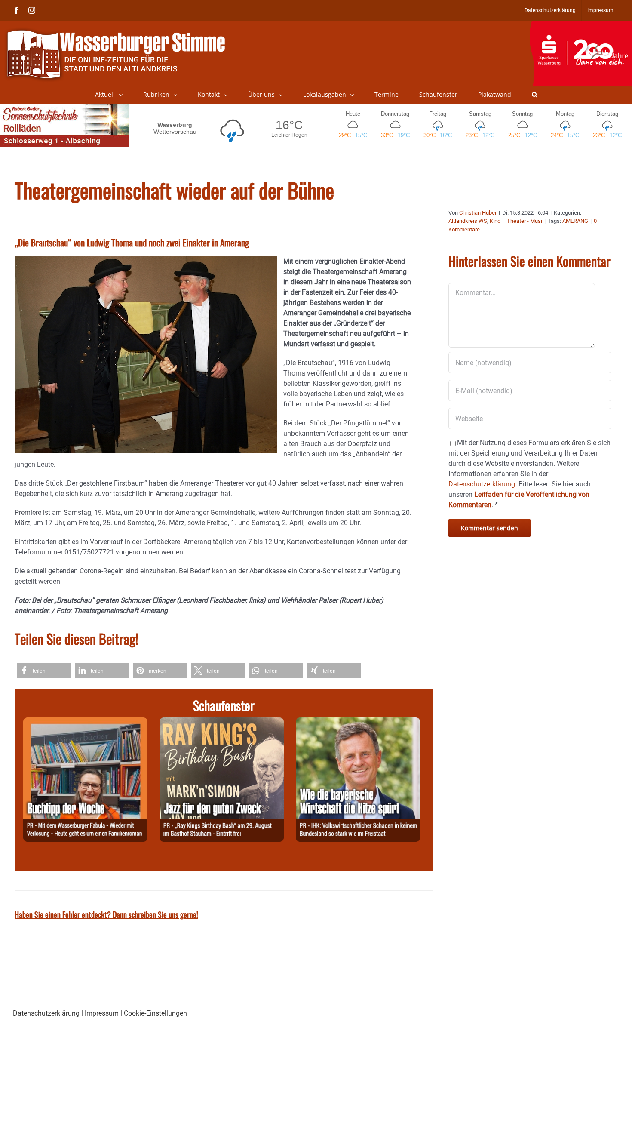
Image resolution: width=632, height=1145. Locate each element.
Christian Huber (478, 212)
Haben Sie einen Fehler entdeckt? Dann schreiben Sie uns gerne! (106, 914)
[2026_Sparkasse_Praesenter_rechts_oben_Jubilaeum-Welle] (580, 25)
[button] (535, 94)
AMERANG (575, 221)
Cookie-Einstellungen (155, 1013)
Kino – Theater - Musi (516, 221)
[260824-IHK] (358, 722)
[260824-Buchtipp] (85, 722)
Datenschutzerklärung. (482, 484)
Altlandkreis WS (467, 221)
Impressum (102, 1013)
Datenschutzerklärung (46, 1013)
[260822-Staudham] (222, 722)
